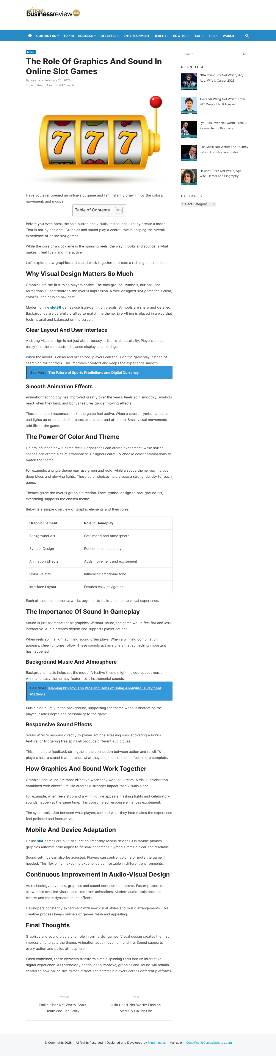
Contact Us (46, 36)
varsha (35, 80)
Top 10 (68, 36)
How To (179, 36)
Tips (212, 36)
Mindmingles (157, 1042)
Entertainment (136, 36)
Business (85, 36)
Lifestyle (108, 36)
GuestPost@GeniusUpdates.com (209, 1042)
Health (160, 36)
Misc (30, 52)
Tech (197, 36)
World (228, 36)
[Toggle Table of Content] (117, 210)
